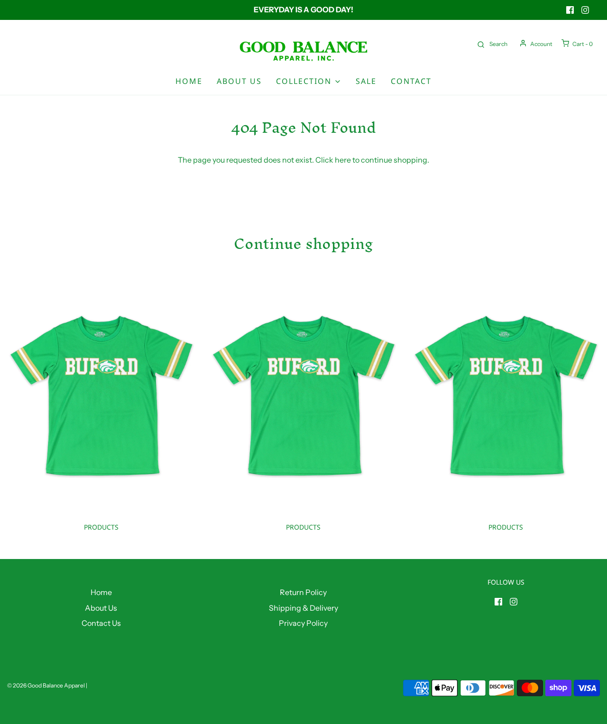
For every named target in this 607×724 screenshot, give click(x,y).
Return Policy (303, 592)
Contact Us (101, 623)
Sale (366, 81)
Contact (411, 81)
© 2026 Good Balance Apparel (46, 685)
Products (101, 527)
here (343, 160)
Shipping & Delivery (303, 608)
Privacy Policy (303, 623)
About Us (239, 81)
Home (188, 81)
